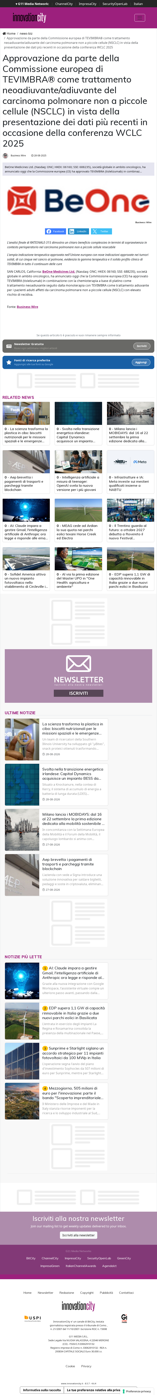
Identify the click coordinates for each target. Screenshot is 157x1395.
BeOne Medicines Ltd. (58, 271)
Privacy (86, 1366)
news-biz (26, 33)
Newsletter (45, 1293)
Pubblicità (106, 1293)
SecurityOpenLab (115, 4)
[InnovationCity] (29, 17)
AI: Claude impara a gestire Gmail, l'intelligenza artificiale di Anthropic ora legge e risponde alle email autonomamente (26, 533)
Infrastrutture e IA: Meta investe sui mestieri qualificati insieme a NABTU (129, 483)
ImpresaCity (87, 4)
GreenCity (124, 1258)
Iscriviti (142, 346)
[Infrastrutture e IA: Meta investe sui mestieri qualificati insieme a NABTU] (130, 461)
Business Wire (18, 155)
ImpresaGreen (50, 1266)
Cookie (70, 1366)
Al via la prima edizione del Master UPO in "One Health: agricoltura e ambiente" (78, 580)
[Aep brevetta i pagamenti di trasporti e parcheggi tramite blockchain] (26, 461)
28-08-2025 (40, 155)
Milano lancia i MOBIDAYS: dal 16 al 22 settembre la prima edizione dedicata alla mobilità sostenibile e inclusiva (128, 439)
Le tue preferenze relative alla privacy (95, 1390)
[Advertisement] (78, 1197)
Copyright (87, 1293)
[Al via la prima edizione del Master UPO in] (78, 558)
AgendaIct (109, 1266)
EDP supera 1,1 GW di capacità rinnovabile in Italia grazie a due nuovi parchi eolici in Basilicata (129, 580)
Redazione (66, 1293)
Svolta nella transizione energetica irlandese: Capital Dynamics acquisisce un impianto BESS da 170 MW (78, 437)
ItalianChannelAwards (81, 1266)
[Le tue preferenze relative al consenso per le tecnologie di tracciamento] (137, 1391)
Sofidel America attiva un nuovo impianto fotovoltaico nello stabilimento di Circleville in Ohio (26, 582)
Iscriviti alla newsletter (78, 1235)
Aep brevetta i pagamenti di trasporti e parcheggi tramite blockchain (24, 483)
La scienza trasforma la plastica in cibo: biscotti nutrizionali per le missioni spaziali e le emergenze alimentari (26, 437)
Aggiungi (141, 362)
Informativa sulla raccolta (42, 1390)
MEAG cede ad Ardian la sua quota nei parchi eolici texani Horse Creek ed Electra (77, 531)
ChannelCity (64, 4)
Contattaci (126, 1293)
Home (11, 33)
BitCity (31, 1258)
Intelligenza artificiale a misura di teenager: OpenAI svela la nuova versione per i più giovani (78, 483)
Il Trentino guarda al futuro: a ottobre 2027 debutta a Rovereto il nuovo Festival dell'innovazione (127, 533)
